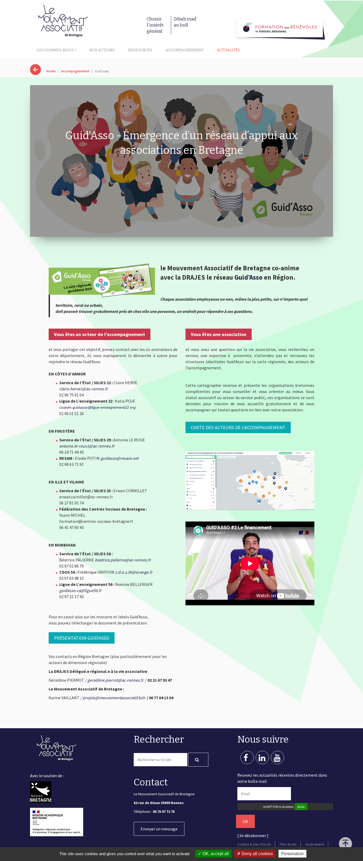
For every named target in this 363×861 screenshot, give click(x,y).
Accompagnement (185, 50)
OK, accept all (215, 853)
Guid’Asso (248, 277)
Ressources (140, 50)
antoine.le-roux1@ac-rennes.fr (87, 446)
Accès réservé (314, 844)
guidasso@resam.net (119, 458)
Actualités (228, 50)
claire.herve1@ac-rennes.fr (83, 388)
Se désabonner (252, 835)
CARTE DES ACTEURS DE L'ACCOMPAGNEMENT (238, 427)
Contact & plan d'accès (254, 844)
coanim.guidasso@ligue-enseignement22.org (97, 407)
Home (51, 71)
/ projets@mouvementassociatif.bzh (112, 697)
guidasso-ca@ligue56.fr (80, 590)
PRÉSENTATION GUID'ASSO (81, 638)
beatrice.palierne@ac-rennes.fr (123, 559)
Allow (301, 807)
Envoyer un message (159, 828)
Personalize (292, 853)
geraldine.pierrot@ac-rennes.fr (115, 680)
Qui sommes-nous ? (56, 50)
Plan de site (288, 844)
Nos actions (102, 50)
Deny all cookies (256, 853)
